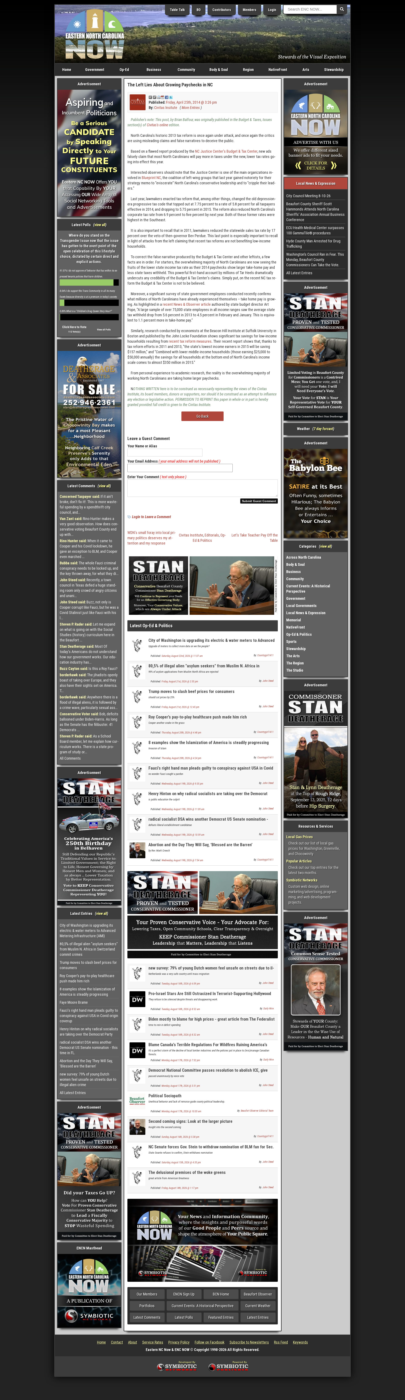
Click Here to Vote (74, 327)
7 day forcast (323, 428)
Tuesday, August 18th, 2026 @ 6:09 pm (181, 983)
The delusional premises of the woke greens (187, 1172)
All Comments (70, 758)
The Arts (293, 656)
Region (248, 69)
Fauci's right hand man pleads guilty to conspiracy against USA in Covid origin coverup (89, 1015)
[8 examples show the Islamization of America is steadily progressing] (137, 747)
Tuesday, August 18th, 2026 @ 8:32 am (181, 1034)
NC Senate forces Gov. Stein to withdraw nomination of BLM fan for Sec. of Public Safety (211, 1149)
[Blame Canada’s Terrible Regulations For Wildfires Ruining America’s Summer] (137, 1050)
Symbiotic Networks (301, 880)
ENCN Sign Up (183, 1294)
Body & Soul (218, 69)
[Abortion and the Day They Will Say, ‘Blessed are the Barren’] (137, 850)
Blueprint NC (151, 177)
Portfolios (147, 1306)
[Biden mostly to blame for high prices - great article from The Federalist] (137, 1024)
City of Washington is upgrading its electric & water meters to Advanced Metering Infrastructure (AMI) (88, 930)
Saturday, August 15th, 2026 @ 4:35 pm (181, 1162)
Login (272, 10)
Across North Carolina (303, 557)
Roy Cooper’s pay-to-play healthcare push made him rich (87, 978)
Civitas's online (157, 125)
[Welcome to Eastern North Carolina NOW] (94, 33)
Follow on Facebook (209, 1342)
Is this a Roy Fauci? (88, 668)
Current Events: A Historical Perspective (203, 1306)
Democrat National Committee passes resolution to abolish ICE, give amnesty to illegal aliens (208, 1073)
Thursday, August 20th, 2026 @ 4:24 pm (181, 758)
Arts (305, 69)
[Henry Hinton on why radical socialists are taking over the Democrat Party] (137, 799)
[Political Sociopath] (137, 1101)
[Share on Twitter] (171, 97)
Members (249, 10)
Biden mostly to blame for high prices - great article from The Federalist (211, 1019)
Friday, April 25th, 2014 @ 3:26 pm (191, 102)
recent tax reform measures (190, 341)
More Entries (191, 107)
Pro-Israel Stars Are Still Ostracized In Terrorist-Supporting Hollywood (209, 993)
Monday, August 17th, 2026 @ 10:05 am (181, 1111)
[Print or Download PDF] (160, 97)
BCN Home (221, 1294)
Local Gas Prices (299, 837)
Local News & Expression (305, 613)
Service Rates (152, 1342)
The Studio (294, 670)
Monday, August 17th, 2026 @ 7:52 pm (181, 1060)
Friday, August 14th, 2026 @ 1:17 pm (180, 1188)
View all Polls (104, 329)
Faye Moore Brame (74, 1002)
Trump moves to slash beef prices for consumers (88, 965)
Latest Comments (147, 1317)
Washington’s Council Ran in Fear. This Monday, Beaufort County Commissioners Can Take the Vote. (315, 259)
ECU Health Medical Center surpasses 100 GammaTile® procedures (315, 230)
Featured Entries (221, 1317)
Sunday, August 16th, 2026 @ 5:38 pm (180, 1136)
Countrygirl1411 (265, 655)
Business (154, 69)
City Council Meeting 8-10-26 (308, 196)
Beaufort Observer (258, 1294)
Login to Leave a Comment (151, 517)
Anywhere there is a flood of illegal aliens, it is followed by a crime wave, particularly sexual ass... (89, 702)
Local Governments (301, 605)
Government (94, 69)
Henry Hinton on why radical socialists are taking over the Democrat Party (89, 1031)
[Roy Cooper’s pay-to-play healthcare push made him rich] (137, 722)
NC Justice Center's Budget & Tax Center (226, 151)
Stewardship (334, 69)
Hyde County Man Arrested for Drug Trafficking (313, 243)
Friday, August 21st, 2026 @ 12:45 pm (180, 707)
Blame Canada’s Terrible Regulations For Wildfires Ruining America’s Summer (207, 1047)
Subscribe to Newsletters (249, 1342)
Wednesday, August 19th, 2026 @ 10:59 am (183, 834)
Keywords (300, 1342)
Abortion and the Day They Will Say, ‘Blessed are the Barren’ (86, 1063)
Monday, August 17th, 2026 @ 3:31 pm (181, 1085)
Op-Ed (124, 69)
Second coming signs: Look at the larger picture (190, 1121)
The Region (295, 663)
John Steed (268, 680)
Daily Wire (268, 1008)
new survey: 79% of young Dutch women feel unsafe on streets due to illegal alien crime (88, 1079)
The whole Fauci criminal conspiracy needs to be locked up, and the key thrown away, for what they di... (89, 568)
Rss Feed (281, 1342)
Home (66, 69)
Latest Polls (184, 1317)
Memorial (293, 620)
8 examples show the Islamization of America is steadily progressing (87, 992)
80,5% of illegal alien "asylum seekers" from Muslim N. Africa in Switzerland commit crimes (89, 949)
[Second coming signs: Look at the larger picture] (137, 1126)
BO (199, 10)
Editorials (212, 535)
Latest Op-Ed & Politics (151, 625)
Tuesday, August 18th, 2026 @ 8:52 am (181, 1009)
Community (186, 69)
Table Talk (177, 10)
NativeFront (278, 69)
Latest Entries (258, 1317)
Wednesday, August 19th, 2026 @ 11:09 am (183, 809)
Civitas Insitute (165, 107)
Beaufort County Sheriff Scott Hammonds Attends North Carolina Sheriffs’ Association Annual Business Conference (315, 212)
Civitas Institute (191, 535)
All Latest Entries (73, 1092)
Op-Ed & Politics (299, 634)
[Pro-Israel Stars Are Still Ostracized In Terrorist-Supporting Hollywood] (137, 999)
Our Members (147, 1294)
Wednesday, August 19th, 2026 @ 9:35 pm (182, 783)
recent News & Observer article (187, 304)
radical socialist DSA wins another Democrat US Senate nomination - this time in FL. (89, 1047)
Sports (291, 641)
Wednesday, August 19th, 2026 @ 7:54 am (182, 860)
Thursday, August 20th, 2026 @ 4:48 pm (181, 732)
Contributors (221, 10)
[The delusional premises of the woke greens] (137, 1177)
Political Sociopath (164, 1095)
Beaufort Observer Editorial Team (257, 1110)
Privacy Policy (179, 1342)
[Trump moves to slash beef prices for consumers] (137, 696)
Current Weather (258, 1306)
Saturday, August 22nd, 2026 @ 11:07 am (182, 656)
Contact (117, 1342)
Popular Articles (299, 861)
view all (99, 225)
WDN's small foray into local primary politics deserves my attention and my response (151, 537)
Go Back (202, 416)
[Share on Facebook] (166, 97)
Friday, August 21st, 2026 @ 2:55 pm (180, 681)
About (132, 1342)
